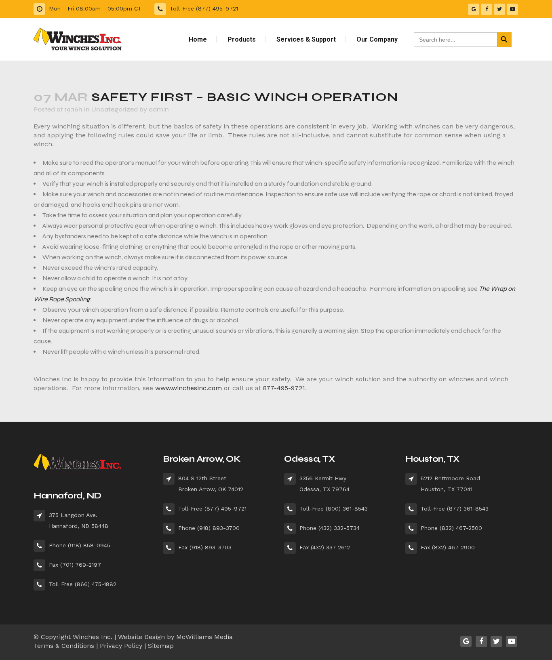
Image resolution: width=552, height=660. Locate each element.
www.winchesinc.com (188, 388)
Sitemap (161, 645)
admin (159, 109)
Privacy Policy (121, 645)
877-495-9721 (284, 388)
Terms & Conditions (64, 645)
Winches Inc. (92, 637)
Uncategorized (114, 109)
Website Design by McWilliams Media (175, 637)
